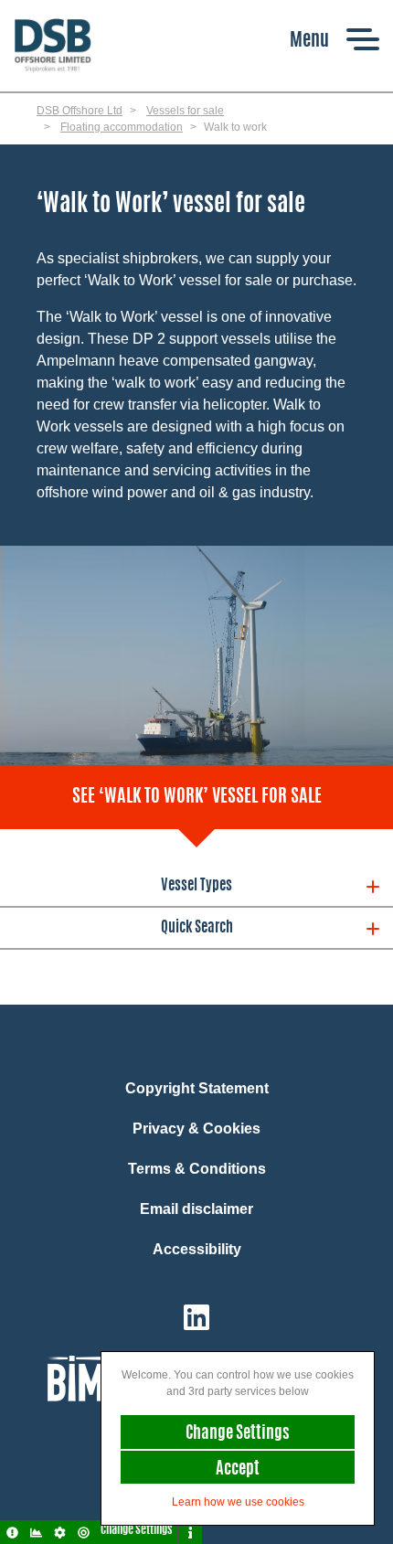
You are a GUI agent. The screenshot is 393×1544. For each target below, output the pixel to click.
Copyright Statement (197, 1088)
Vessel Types (196, 885)
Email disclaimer (196, 1209)
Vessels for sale (185, 110)
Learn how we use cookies (238, 1502)
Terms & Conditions (197, 1169)
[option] (196, 656)
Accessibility (197, 1249)
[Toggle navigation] (334, 39)
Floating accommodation (121, 127)
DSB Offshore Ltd (79, 110)
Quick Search (197, 928)
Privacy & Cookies (196, 1128)
